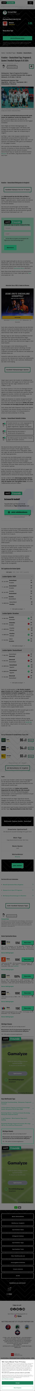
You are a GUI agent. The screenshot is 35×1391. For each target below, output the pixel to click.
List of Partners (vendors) (8, 1378)
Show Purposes (17, 1387)
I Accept (17, 1383)
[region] (17, 1375)
